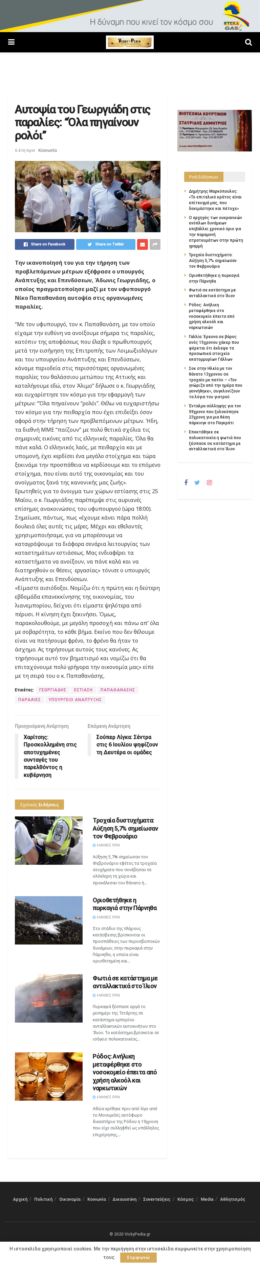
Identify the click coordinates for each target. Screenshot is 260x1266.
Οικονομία (70, 1199)
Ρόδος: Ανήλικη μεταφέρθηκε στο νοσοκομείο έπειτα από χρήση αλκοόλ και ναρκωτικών (125, 1072)
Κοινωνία (47, 150)
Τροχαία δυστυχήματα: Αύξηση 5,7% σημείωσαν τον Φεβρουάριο (125, 828)
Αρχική (20, 1199)
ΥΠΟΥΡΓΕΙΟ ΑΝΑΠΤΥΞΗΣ (75, 699)
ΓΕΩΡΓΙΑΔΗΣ (52, 690)
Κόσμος (185, 1199)
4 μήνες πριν (108, 845)
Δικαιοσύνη (124, 1199)
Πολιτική (43, 1199)
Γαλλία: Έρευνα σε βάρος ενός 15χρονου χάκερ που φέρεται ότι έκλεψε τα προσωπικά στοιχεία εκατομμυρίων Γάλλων (214, 348)
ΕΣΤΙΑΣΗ (83, 690)
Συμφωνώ (138, 1257)
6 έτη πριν (25, 150)
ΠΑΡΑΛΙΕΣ (29, 699)
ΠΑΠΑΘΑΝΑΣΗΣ (118, 690)
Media (207, 1199)
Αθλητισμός (232, 1199)
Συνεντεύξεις (157, 1199)
